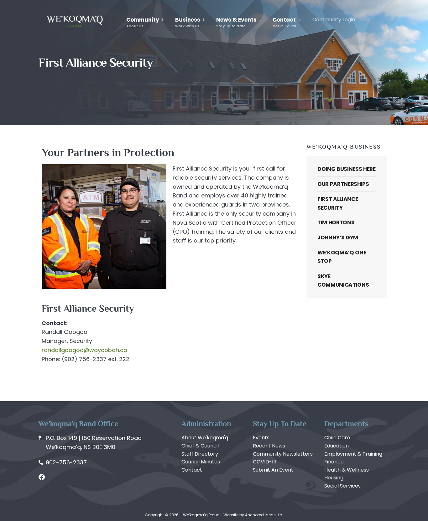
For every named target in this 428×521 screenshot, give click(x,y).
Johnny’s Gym (337, 237)
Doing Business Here (346, 169)
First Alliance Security (337, 203)
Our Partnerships (343, 184)
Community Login (333, 19)
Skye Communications (343, 281)
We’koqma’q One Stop (341, 257)
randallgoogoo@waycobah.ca (84, 350)
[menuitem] (147, 22)
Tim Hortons (335, 222)
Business (187, 22)
